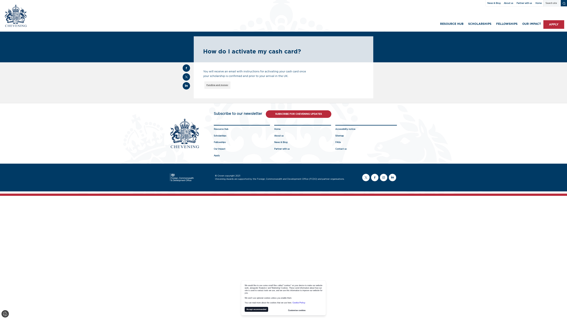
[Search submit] (564, 3)
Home (538, 3)
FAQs (338, 142)
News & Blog (494, 3)
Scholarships (479, 24)
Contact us (341, 149)
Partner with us (524, 3)
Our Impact (219, 149)
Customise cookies (297, 310)
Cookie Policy (299, 303)
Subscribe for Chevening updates (298, 114)
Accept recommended (256, 309)
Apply (553, 24)
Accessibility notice (345, 129)
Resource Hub (451, 24)
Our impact (531, 24)
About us (508, 3)
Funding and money (217, 85)
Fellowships (507, 24)
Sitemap (339, 136)
